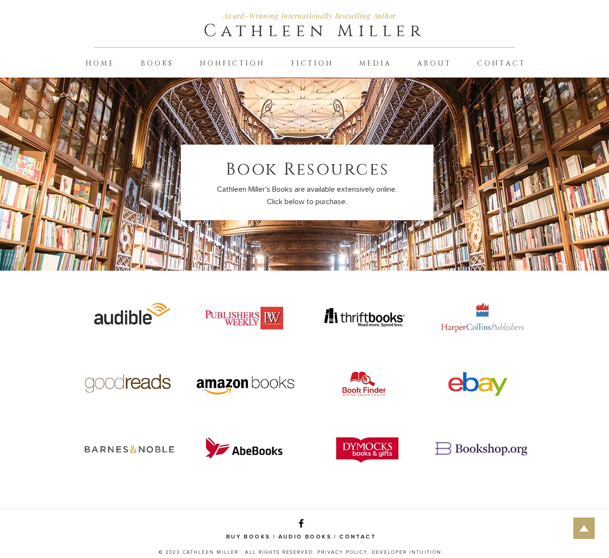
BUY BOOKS (249, 536)
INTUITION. (426, 552)
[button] (156, 64)
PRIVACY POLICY (342, 552)
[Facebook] (301, 523)
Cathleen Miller (315, 31)
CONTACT (357, 536)
